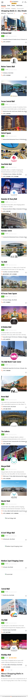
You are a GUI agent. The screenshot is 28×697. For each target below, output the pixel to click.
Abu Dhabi (14, 3)
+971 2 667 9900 (6, 632)
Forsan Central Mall (8, 101)
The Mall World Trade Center (11, 362)
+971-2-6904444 (14, 513)
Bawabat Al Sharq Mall (9, 199)
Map (26, 13)
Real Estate (19, 5)
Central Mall (5, 589)
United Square (6, 133)
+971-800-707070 (7, 409)
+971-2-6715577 (6, 41)
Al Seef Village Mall (8, 533)
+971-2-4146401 (13, 274)
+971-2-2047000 (6, 113)
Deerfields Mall (6, 164)
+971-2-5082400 (6, 370)
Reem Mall (5, 396)
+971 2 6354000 (6, 667)
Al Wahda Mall (6, 327)
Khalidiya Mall (6, 655)
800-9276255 (6, 274)
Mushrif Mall (5, 501)
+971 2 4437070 (6, 339)
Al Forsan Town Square (9, 293)
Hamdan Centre (6, 230)
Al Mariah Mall (6, 33)
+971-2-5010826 (6, 176)
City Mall (4, 620)
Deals (8, 5)
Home (2, 8)
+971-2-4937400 (6, 443)
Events (13, 5)
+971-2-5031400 (6, 211)
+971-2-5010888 (14, 176)
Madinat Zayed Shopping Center (12, 561)
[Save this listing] (26, 42)
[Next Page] (14, 13)
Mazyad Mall (5, 466)
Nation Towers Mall (8, 66)
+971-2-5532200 (6, 478)
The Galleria (5, 431)
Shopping (13, 8)
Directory (3, 5)
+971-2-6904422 (6, 513)
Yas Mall (4, 262)
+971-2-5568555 (6, 302)
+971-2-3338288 (6, 75)
